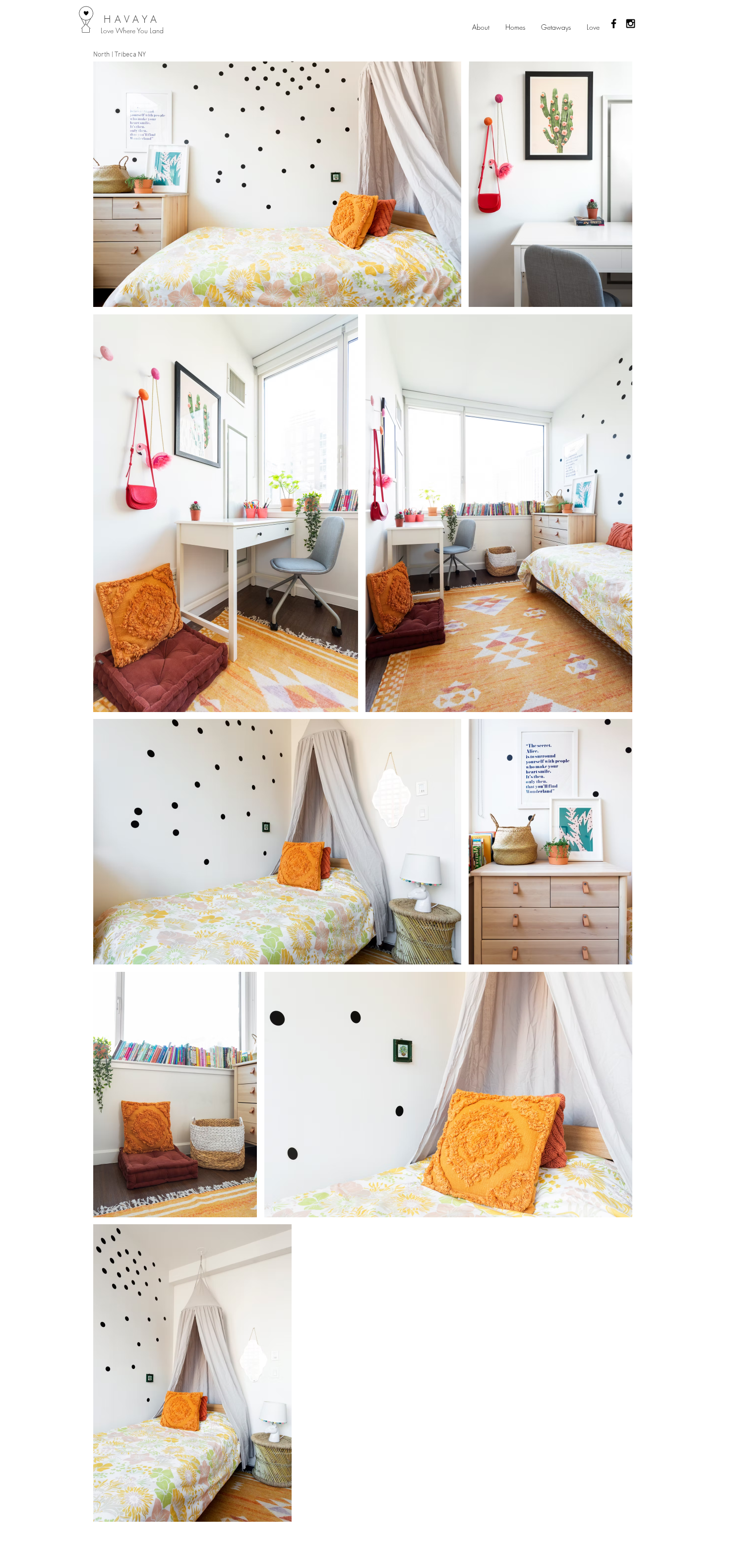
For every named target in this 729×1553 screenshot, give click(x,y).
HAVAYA (132, 19)
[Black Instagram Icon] (630, 23)
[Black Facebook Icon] (614, 23)
